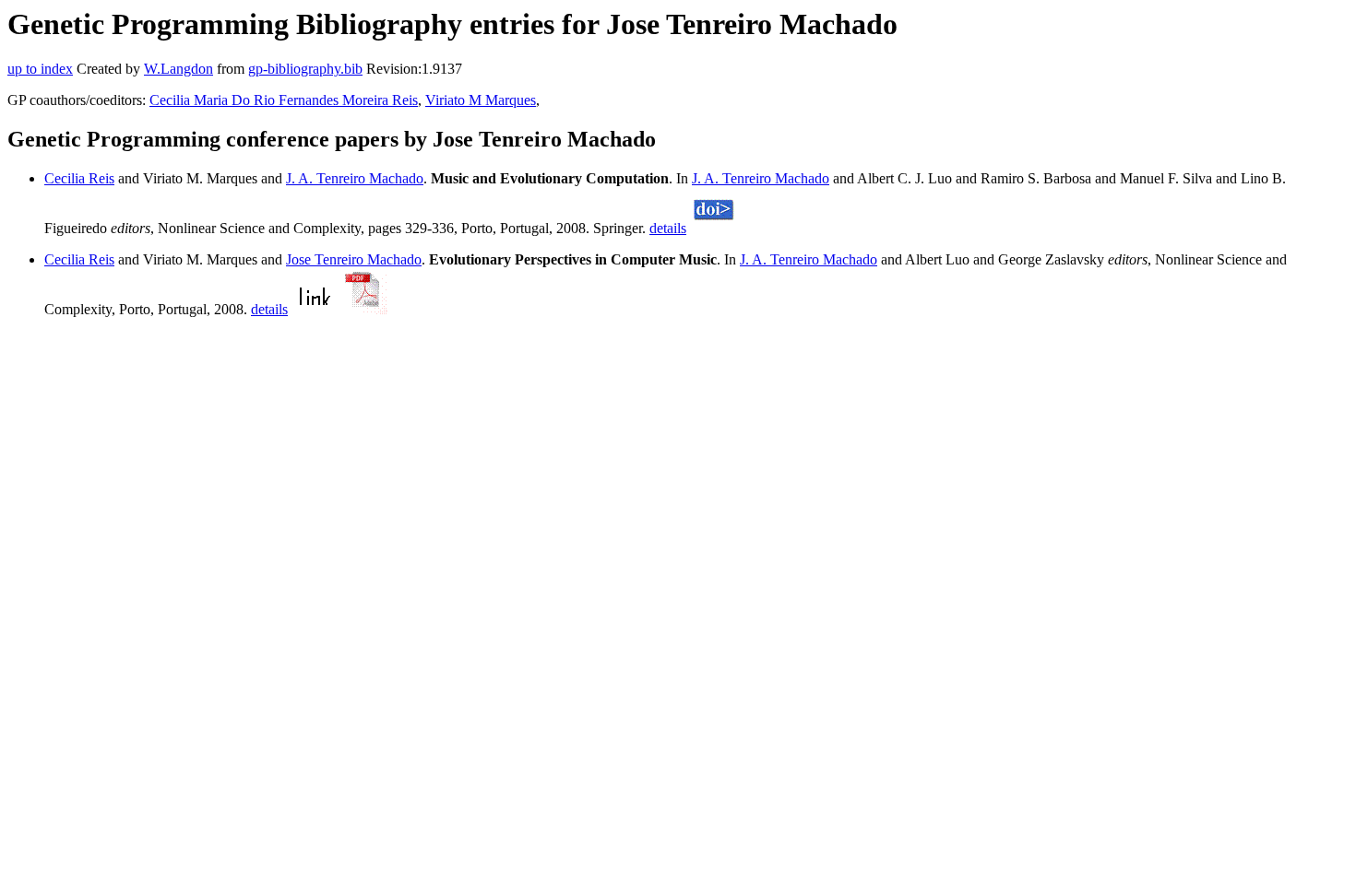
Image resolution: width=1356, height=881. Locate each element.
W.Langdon (178, 68)
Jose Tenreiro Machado (354, 259)
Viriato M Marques (480, 100)
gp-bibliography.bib (305, 68)
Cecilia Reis (79, 178)
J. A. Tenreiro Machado (354, 178)
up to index (40, 68)
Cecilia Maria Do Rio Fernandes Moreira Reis (283, 100)
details (667, 228)
